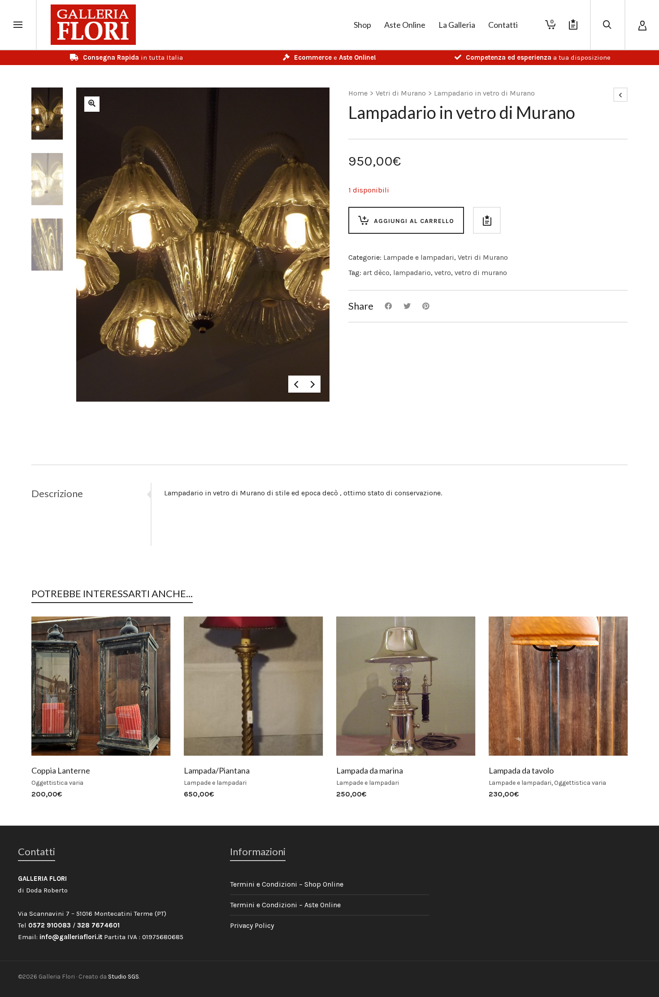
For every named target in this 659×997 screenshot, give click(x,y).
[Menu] (17, 25)
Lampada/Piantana (217, 770)
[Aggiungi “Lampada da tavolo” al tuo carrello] (509, 735)
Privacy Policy (252, 925)
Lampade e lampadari (418, 257)
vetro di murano (481, 272)
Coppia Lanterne (60, 770)
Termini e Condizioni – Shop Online (286, 884)
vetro (442, 272)
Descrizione (57, 493)
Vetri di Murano (401, 93)
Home (358, 93)
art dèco (376, 272)
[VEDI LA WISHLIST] (573, 24)
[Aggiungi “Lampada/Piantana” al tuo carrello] (204, 735)
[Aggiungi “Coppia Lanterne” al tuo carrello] (52, 735)
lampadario (412, 272)
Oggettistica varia (57, 783)
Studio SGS (123, 976)
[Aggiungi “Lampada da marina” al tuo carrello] (357, 735)
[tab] (91, 493)
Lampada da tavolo (521, 770)
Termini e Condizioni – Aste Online (285, 905)
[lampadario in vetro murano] (92, 104)
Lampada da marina (369, 770)
